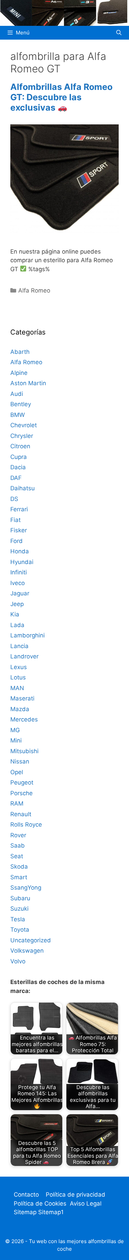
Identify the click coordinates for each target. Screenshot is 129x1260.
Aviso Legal (85, 1203)
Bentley (20, 404)
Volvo (17, 961)
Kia (14, 614)
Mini (16, 740)
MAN (17, 688)
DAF (16, 477)
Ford (16, 540)
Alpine (19, 372)
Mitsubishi (24, 751)
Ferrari (19, 509)
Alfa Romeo (34, 290)
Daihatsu (22, 488)
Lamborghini (27, 635)
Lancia (19, 646)
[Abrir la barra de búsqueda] (119, 33)
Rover (18, 835)
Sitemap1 (51, 1212)
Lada (17, 625)
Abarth (20, 351)
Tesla (17, 919)
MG (15, 730)
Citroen (20, 446)
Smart (18, 877)
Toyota (19, 929)
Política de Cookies (40, 1203)
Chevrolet (23, 425)
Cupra (18, 456)
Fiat (15, 519)
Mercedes (24, 719)
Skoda (19, 866)
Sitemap (26, 1212)
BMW (17, 414)
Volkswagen (27, 950)
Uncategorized (30, 940)
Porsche (21, 793)
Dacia (18, 467)
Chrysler (21, 435)
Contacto (26, 1194)
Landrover (24, 656)
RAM (16, 803)
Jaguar (19, 593)
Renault (20, 814)
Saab (17, 845)
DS (14, 498)
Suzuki (19, 908)
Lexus (18, 667)
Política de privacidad (75, 1194)
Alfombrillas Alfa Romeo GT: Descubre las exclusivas (61, 97)
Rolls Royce (26, 824)
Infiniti (18, 572)
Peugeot (21, 782)
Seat (16, 856)
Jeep (17, 604)
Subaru (20, 898)
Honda (19, 551)
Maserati (22, 698)
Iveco (17, 583)
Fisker (18, 530)
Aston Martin (28, 383)
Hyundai (21, 562)
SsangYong (25, 887)
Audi (16, 393)
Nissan (19, 761)
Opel (16, 772)
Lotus (18, 677)
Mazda (19, 709)
